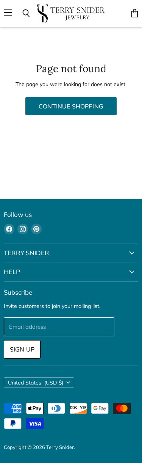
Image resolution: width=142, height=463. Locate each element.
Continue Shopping (71, 106)
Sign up (22, 349)
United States (35, 382)
